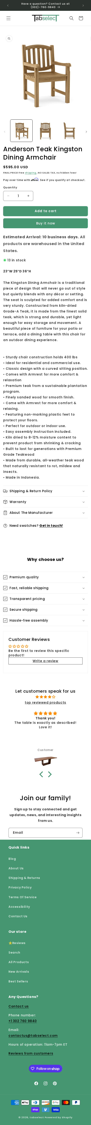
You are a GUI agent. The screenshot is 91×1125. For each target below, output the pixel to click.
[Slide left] (4, 131)
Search (14, 952)
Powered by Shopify (59, 1117)
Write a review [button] (45, 661)
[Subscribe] (77, 833)
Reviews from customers (30, 1053)
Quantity (10, 187)
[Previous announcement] (7, 5)
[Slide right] (86, 131)
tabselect (37, 1117)
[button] (8, 18)
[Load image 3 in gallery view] (69, 131)
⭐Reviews (17, 943)
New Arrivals (18, 971)
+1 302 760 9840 (22, 1021)
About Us (16, 868)
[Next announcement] (83, 5)
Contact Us (18, 916)
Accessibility (19, 907)
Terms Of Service (22, 897)
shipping (31, 172)
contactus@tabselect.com (33, 1035)
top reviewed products (45, 702)
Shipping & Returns (24, 878)
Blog (12, 859)
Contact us (18, 1006)
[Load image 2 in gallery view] (45, 131)
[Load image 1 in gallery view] (21, 131)
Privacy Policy (20, 887)
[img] (45, 697)
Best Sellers (18, 981)
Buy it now (45, 223)
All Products (18, 962)
